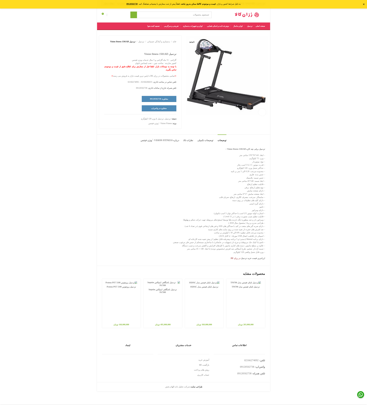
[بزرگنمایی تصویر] (262, 112)
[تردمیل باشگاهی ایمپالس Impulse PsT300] (163, 284)
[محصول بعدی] (167, 48)
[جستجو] (133, 15)
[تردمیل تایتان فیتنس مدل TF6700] (246, 282)
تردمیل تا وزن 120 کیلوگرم (152, 119)
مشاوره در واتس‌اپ (159, 108)
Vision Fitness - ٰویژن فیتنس (160, 123)
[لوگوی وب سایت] (247, 15)
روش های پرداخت (201, 370)
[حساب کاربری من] (109, 15)
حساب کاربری (203, 375)
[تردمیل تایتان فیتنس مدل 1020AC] (204, 282)
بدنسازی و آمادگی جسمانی (158, 42)
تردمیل (141, 42)
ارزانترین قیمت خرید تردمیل (253, 258)
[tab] (222, 138)
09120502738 (247, 366)
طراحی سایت (196, 387)
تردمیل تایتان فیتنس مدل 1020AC (204, 287)
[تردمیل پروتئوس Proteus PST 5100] (121, 282)
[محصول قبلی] (174, 48)
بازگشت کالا (204, 365)
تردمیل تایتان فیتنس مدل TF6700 (246, 287)
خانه (174, 42)
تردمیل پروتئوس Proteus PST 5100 (121, 287)
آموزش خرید (203, 360)
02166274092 (251, 360)
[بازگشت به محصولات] (171, 48)
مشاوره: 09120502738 (159, 99)
